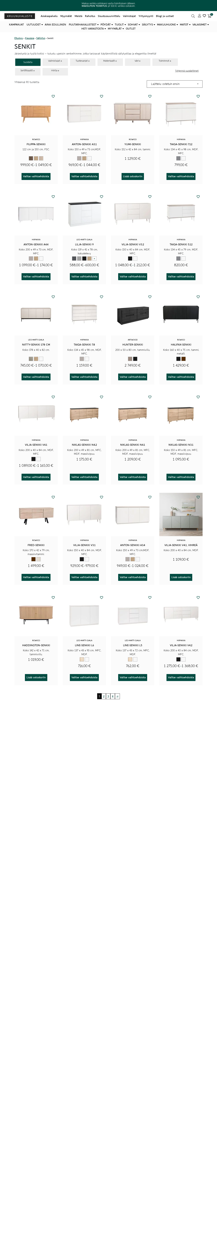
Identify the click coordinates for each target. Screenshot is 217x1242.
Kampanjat (16, 24)
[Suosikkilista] (204, 16)
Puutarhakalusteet (82, 24)
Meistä (78, 16)
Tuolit (119, 24)
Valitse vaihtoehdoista (36, 176)
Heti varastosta (92, 28)
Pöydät (106, 24)
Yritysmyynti (146, 16)
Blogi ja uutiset (165, 16)
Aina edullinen (55, 24)
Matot (184, 24)
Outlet (131, 28)
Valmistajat (129, 16)
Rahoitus (90, 16)
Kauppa (29, 38)
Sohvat (133, 24)
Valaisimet (199, 24)
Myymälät (66, 16)
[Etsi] (193, 16)
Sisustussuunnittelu (109, 16)
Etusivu (18, 38)
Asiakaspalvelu (49, 16)
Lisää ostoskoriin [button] (132, 176)
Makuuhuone (166, 24)
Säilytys (147, 24)
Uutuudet (34, 24)
